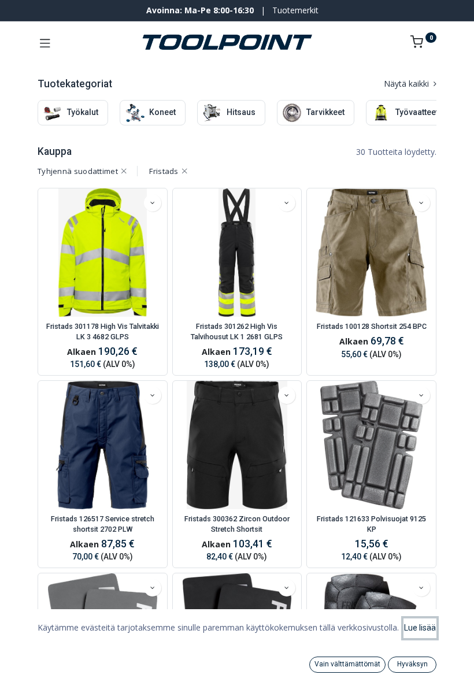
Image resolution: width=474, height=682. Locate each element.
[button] (152, 203)
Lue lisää (420, 627)
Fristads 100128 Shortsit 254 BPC (372, 326)
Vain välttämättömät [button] (347, 664)
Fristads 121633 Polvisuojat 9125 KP (371, 523)
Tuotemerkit (295, 10)
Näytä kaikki (407, 83)
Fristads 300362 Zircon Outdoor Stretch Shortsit (237, 523)
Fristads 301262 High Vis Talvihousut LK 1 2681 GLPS (237, 331)
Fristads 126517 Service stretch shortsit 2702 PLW (102, 523)
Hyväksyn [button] (412, 664)
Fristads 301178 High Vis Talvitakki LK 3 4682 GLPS (102, 331)
